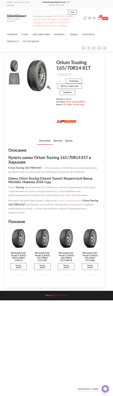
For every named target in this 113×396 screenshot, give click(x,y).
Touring (75, 102)
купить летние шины (70, 200)
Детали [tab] (57, 141)
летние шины (79, 104)
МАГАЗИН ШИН (41, 34)
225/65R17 (62, 23)
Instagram (99, 48)
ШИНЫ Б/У (13, 41)
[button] (49, 80)
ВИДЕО (74, 34)
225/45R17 (50, 26)
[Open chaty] (105, 389)
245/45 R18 (40, 19)
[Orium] (66, 121)
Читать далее (18, 266)
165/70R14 (67, 104)
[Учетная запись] (94, 18)
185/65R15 (52, 19)
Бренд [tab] (68, 141)
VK (94, 48)
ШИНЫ (82, 102)
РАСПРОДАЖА (31, 41)
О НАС (25, 34)
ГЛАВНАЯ (12, 34)
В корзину (73, 81)
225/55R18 (38, 26)
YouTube (104, 48)
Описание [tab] (45, 141)
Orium (68, 102)
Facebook (83, 48)
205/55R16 (58, 16)
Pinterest (89, 48)
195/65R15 (69, 16)
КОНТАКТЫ (88, 34)
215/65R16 (38, 23)
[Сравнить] (85, 18)
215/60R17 (50, 23)
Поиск (72, 12)
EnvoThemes (61, 295)
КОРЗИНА (59, 34)
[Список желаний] (89, 18)
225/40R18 (62, 26)
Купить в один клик (69, 86)
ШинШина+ (17, 16)
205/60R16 (64, 19)
